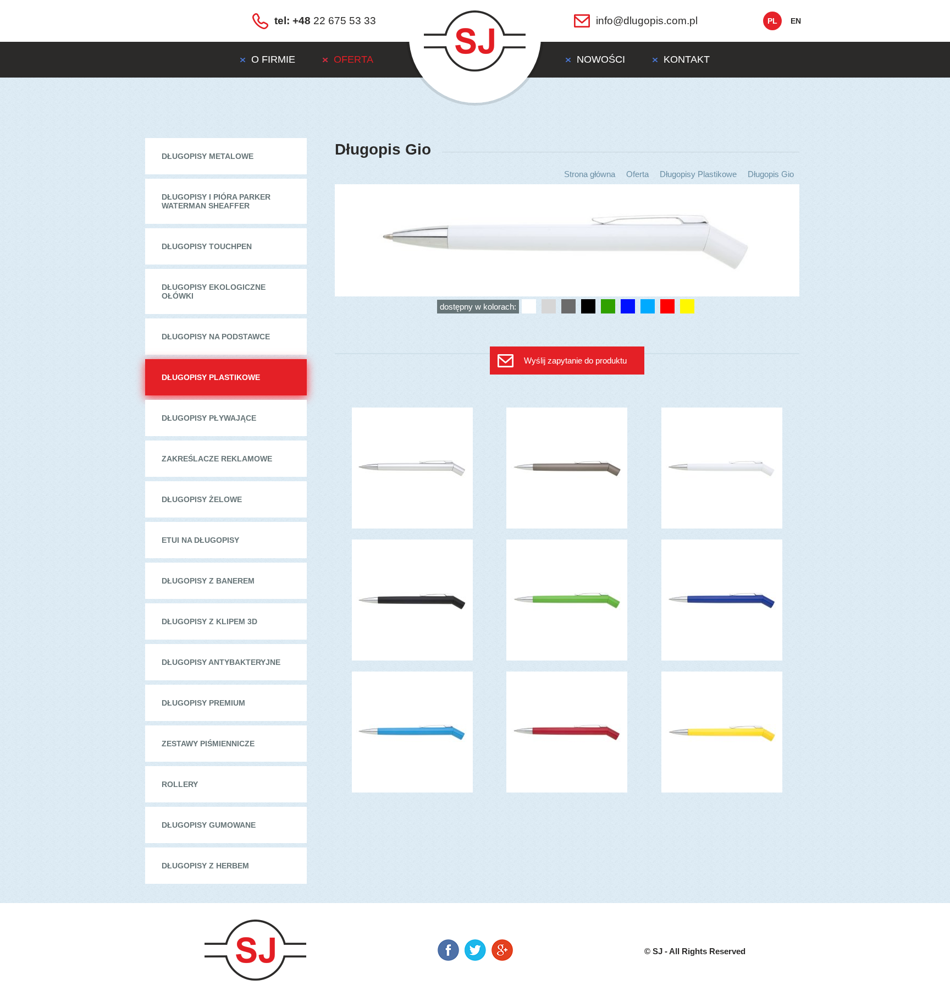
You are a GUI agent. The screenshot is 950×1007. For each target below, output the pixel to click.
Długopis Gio (771, 174)
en (796, 20)
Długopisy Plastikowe (698, 174)
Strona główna (589, 174)
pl (772, 20)
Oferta (637, 174)
